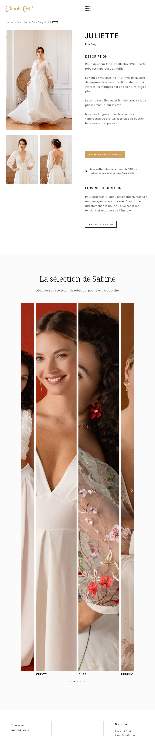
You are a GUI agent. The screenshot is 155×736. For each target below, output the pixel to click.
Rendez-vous (20, 730)
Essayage (17, 725)
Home (9, 22)
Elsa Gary (37, 22)
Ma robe (22, 22)
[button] (88, 9)
